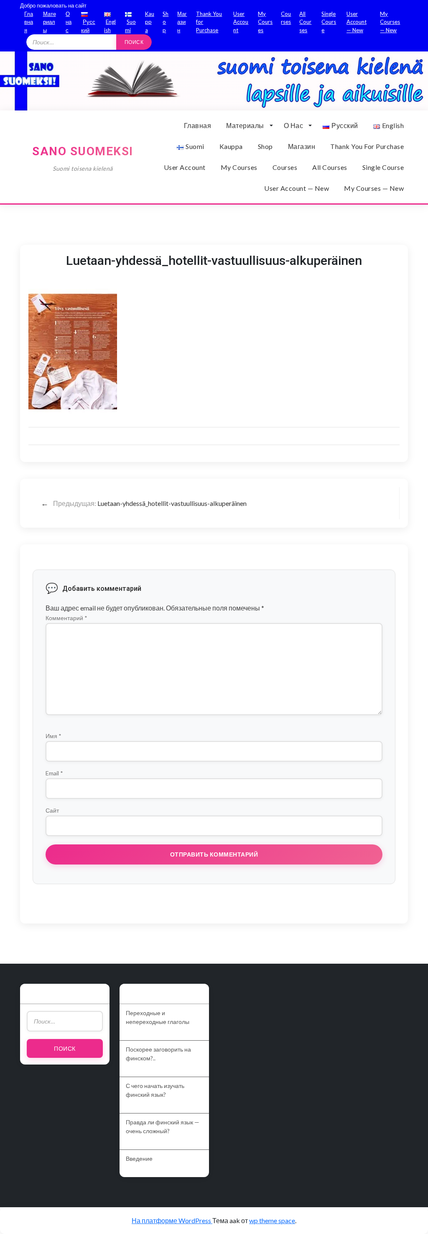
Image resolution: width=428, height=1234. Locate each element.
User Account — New (356, 21)
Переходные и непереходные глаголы (157, 1017)
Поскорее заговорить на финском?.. (158, 1054)
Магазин (182, 21)
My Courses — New (390, 21)
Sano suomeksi (82, 151)
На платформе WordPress (172, 1220)
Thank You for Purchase (367, 146)
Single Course (328, 21)
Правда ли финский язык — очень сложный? (162, 1126)
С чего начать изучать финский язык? (155, 1090)
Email (54, 773)
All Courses (305, 21)
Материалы (49, 21)
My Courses (265, 21)
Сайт (52, 810)
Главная (28, 21)
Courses (285, 167)
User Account (240, 21)
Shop (165, 21)
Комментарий (66, 617)
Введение (139, 1158)
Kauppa (149, 21)
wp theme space (272, 1220)
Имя (53, 735)
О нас (68, 21)
